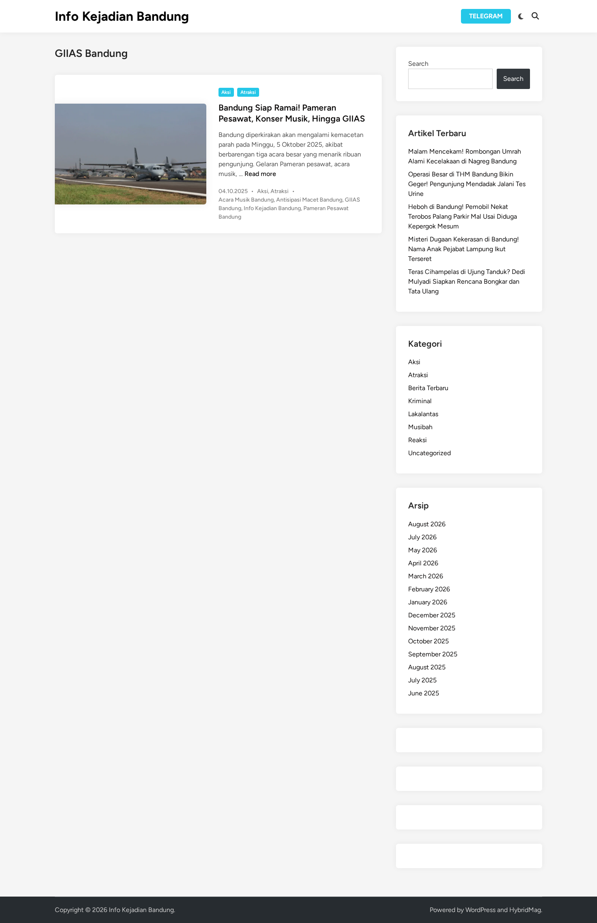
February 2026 (429, 589)
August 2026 (427, 524)
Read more (260, 174)
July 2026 (422, 537)
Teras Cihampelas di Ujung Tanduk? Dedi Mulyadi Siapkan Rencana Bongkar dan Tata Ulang (466, 281)
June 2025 (423, 693)
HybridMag (525, 910)
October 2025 (428, 641)
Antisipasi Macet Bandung (309, 199)
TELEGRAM (486, 16)
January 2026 (427, 602)
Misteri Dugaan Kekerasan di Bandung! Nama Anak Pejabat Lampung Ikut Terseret (463, 249)
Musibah (420, 427)
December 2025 (431, 615)
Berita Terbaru (428, 388)
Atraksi (248, 92)
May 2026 (422, 550)
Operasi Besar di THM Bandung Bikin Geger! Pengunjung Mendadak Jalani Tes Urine (467, 184)
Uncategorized (429, 453)
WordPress (480, 910)
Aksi (226, 92)
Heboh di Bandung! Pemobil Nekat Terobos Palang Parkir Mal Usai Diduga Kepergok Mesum (462, 216)
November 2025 (431, 628)
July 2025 (422, 680)
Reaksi (417, 440)
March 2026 (425, 576)
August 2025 (427, 667)
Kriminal (420, 401)
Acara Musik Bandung (246, 199)
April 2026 (423, 563)
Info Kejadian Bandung (122, 16)
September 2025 (432, 654)
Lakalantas (423, 414)
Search (418, 63)
